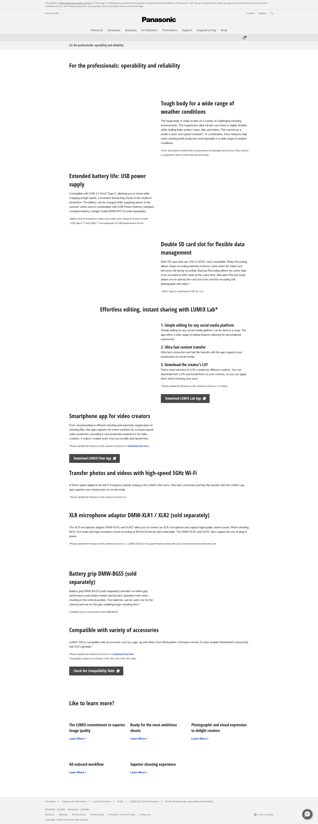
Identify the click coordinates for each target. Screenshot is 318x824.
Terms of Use (79, 814)
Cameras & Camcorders (74, 801)
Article (120, 801)
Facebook (50, 809)
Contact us (145, 814)
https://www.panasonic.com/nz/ (75, 3)
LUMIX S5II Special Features (144, 801)
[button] (307, 814)
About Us (49, 814)
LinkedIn (85, 809)
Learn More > (77, 738)
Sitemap (63, 814)
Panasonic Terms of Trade (122, 814)
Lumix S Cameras (102, 801)
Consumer (50, 801)
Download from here (138, 446)
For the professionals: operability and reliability (189, 801)
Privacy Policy (97, 814)
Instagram (73, 809)
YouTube (61, 809)
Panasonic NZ (52, 13)
